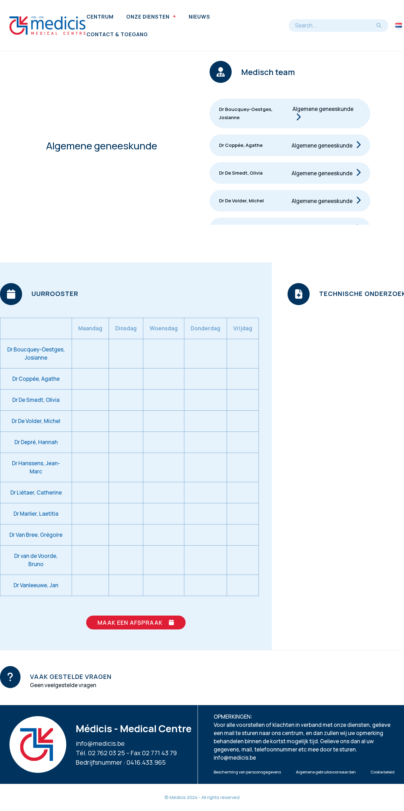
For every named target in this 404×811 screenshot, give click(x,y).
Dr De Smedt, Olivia (241, 173)
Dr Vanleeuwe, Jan (36, 585)
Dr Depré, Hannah (36, 442)
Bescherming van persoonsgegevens (247, 772)
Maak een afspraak (130, 622)
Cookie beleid (383, 772)
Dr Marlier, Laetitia (36, 513)
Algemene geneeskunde (323, 109)
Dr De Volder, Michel (241, 200)
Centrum (100, 16)
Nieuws (199, 16)
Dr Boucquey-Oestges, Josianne (245, 113)
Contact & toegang (117, 34)
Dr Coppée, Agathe (241, 145)
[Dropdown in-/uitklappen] (174, 17)
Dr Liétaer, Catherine (36, 492)
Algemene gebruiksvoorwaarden (326, 772)
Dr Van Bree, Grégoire (35, 534)
